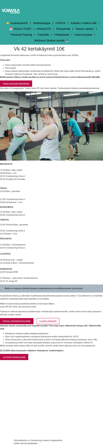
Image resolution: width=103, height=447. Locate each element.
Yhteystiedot (61, 34)
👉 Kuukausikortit (17, 23)
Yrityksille (43, 34)
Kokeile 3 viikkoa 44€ (83, 23)
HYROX (60, 23)
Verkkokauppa (41, 23)
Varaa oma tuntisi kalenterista (16, 83)
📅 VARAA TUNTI (20, 28)
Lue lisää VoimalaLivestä (14, 357)
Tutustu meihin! (84, 28)
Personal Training (21, 34)
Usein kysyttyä (83, 34)
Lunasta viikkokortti (48, 321)
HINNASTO (44, 28)
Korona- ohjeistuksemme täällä (17, 321)
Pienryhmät (63, 28)
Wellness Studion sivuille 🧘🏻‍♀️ (51, 40)
